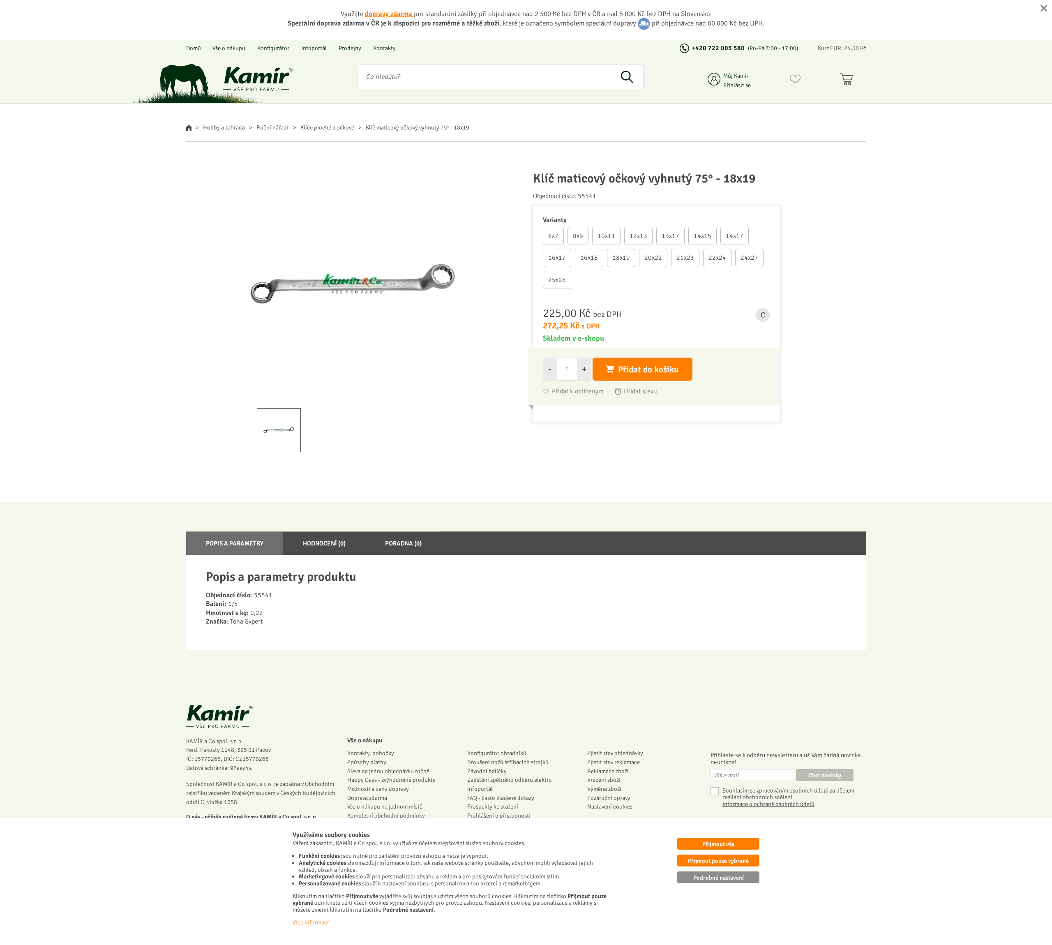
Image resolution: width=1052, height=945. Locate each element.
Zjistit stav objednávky (615, 753)
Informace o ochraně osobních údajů (768, 804)
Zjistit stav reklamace (613, 762)
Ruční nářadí (272, 127)
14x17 (734, 236)
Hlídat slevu (640, 391)
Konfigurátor (273, 48)
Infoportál (314, 48)
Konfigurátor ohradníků (496, 753)
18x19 (621, 258)
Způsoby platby (366, 762)
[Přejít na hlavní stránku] (258, 79)
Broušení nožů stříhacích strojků (508, 762)
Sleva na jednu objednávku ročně (388, 771)
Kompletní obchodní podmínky (386, 815)
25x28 (557, 280)
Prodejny (350, 48)
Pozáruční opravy (608, 798)
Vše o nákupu (228, 48)
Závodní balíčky (487, 771)
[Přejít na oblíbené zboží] (795, 80)
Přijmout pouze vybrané (718, 860)
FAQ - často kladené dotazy (500, 798)
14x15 (702, 236)
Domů (193, 48)
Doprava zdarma (367, 798)
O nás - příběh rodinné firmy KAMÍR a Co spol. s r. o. (252, 816)
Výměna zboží (604, 789)
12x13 (638, 236)
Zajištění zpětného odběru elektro (509, 779)
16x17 (557, 258)
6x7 (553, 236)
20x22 (653, 258)
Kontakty (384, 48)
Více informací (311, 922)
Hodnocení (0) (324, 543)
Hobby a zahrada (224, 127)
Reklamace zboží (608, 771)
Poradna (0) (403, 543)
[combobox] (485, 77)
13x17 (670, 236)
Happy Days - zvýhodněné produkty (391, 779)
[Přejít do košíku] (848, 80)
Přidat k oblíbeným (578, 391)
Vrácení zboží (604, 779)
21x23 (685, 258)
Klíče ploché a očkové (327, 127)
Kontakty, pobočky (370, 753)
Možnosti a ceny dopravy (378, 789)
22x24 (717, 258)
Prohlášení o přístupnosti (499, 815)
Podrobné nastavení (718, 877)
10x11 (606, 236)
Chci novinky (824, 775)
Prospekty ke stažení (492, 806)
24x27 (749, 258)
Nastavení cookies (609, 806)
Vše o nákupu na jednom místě (384, 806)
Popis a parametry (234, 543)
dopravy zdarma (389, 13)
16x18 (589, 258)
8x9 (578, 236)
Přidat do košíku (648, 369)
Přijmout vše (718, 844)
